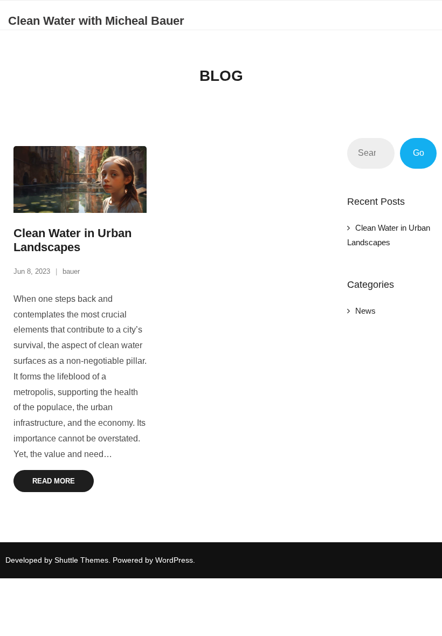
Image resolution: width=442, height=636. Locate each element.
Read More (53, 481)
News (365, 310)
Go (418, 152)
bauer (71, 271)
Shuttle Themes (81, 560)
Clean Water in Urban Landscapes (72, 240)
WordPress (174, 560)
